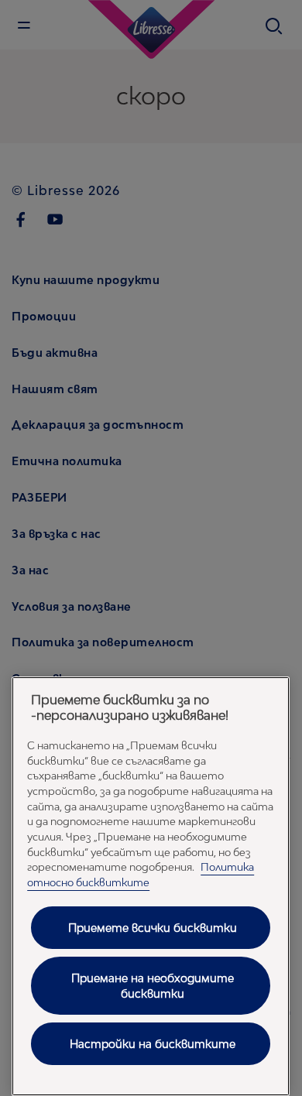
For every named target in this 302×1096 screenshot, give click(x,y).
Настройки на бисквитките (152, 1043)
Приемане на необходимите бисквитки (152, 985)
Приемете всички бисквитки (152, 927)
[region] (151, 886)
